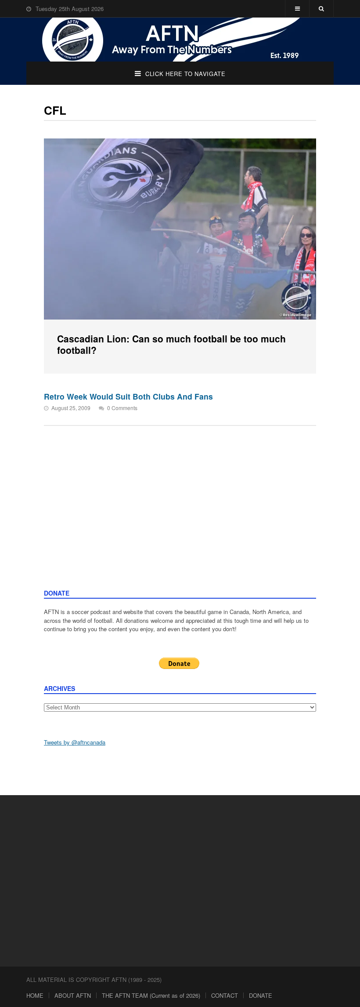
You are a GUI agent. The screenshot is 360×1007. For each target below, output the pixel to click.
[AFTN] (180, 40)
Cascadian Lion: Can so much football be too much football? (171, 344)
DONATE (260, 995)
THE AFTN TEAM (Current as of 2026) (151, 995)
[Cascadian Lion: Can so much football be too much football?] (180, 229)
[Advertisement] (180, 522)
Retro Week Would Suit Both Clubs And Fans (128, 396)
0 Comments (122, 407)
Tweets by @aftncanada (74, 742)
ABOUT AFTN (72, 995)
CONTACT (224, 995)
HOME (34, 995)
